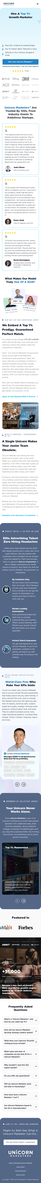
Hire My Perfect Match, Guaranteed (20, 1142)
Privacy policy (20, 1175)
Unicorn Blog (20, 1167)
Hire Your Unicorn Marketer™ (20, 62)
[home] (8, 4)
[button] (37, 4)
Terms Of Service (20, 1171)
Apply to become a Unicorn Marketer (20, 1163)
